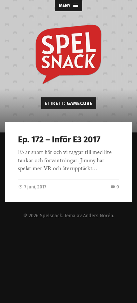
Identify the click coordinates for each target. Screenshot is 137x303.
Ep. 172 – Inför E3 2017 (59, 139)
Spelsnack (51, 216)
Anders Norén (98, 216)
